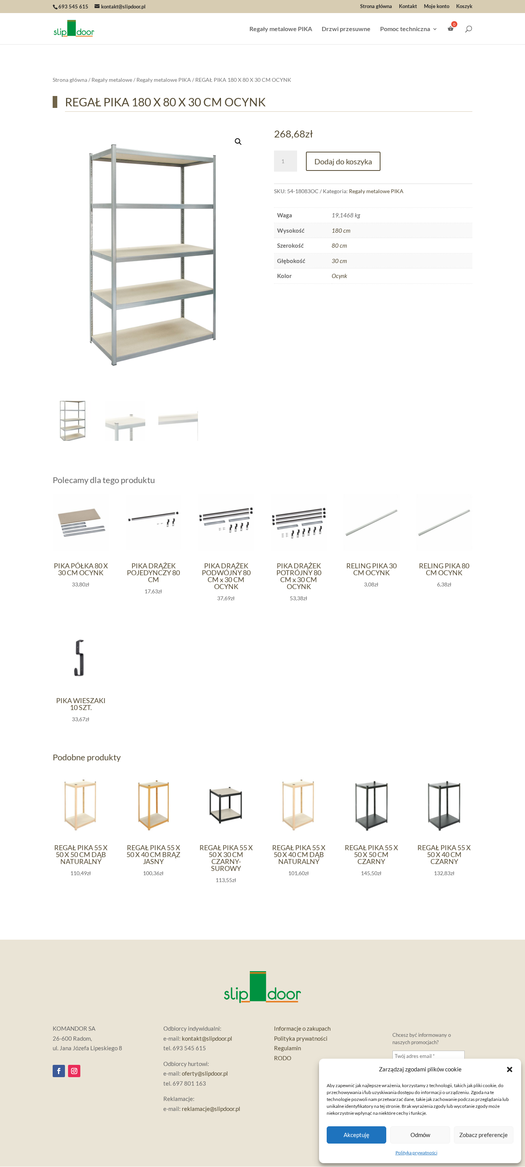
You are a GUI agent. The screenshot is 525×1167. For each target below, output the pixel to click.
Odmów (420, 1134)
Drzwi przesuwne (346, 29)
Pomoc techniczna (405, 29)
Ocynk (339, 275)
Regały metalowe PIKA (280, 29)
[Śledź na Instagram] (74, 1071)
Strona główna (376, 6)
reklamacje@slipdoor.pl (211, 1108)
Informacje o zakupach (302, 1028)
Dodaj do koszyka (343, 161)
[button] (509, 1069)
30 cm (339, 260)
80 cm (339, 245)
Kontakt (408, 6)
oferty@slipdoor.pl (205, 1073)
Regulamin (287, 1048)
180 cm (341, 230)
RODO (282, 1057)
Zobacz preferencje (483, 1134)
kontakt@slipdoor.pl (207, 1038)
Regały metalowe (111, 79)
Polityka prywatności (416, 1152)
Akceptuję (356, 1134)
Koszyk (464, 6)
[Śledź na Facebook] (59, 1071)
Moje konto (436, 6)
